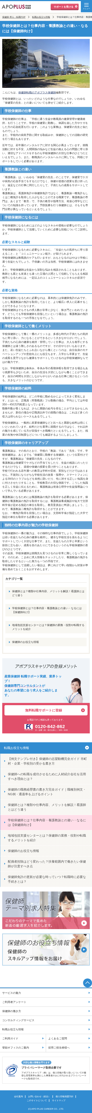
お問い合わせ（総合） (39, 1096)
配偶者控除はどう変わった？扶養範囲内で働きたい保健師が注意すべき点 (47, 864)
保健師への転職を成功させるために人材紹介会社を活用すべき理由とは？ (47, 776)
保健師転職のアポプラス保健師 (37, 92)
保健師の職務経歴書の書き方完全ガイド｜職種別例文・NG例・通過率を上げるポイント (47, 792)
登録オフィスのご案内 (15, 1047)
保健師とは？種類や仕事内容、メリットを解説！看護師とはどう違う (48, 593)
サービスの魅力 (11, 992)
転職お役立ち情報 (41, 17)
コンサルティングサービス (18, 1020)
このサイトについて (37, 1100)
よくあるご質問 (57, 1038)
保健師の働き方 (11, 1011)
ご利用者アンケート (14, 1002)
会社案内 (18, 1096)
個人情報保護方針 (64, 1096)
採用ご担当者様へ (59, 1047)
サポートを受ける (63, 6)
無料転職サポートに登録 (43, 710)
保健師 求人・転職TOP (13, 17)
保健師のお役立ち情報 (25, 642)
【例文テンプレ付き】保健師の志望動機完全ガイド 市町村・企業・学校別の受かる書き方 (47, 761)
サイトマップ (58, 1100)
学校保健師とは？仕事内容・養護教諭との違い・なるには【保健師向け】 (47, 610)
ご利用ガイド (10, 1038)
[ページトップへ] (87, 982)
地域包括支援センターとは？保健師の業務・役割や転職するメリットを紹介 (48, 627)
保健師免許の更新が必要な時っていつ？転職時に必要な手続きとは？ (47, 879)
